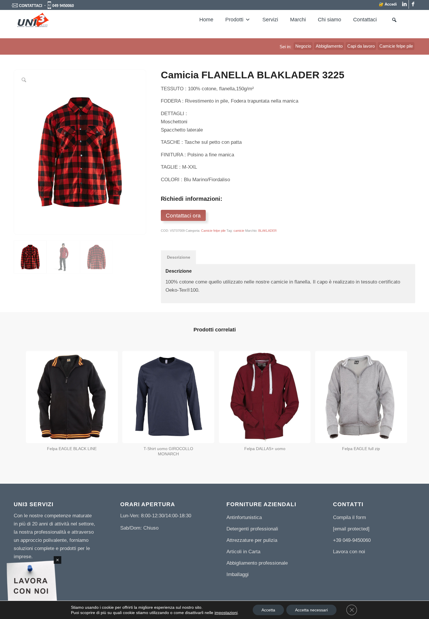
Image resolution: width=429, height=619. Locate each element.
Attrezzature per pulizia (251, 540)
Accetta (268, 610)
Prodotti (234, 20)
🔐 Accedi (388, 4)
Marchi (298, 20)
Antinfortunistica (244, 517)
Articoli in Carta (243, 551)
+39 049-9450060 (352, 540)
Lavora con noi (349, 551)
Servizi (270, 20)
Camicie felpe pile (213, 230)
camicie (238, 230)
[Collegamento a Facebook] (413, 4)
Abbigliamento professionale (257, 563)
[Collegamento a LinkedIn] (404, 4)
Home (206, 20)
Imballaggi (237, 574)
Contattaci (365, 20)
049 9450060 (63, 6)
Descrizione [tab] (178, 257)
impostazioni (226, 612)
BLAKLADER (267, 230)
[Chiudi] (57, 560)
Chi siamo (329, 20)
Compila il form (349, 517)
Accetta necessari (311, 610)
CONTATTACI (30, 6)
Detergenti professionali (252, 529)
